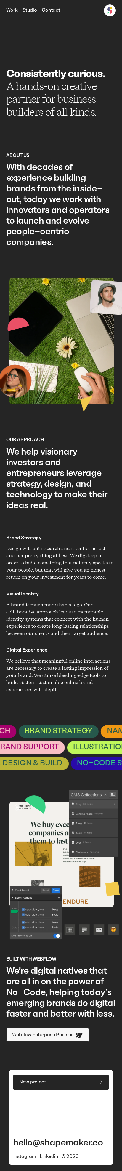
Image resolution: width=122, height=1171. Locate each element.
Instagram (24, 1157)
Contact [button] (51, 10)
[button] (61, 1082)
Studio (30, 10)
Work (12, 10)
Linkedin (49, 1157)
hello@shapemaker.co (58, 1143)
